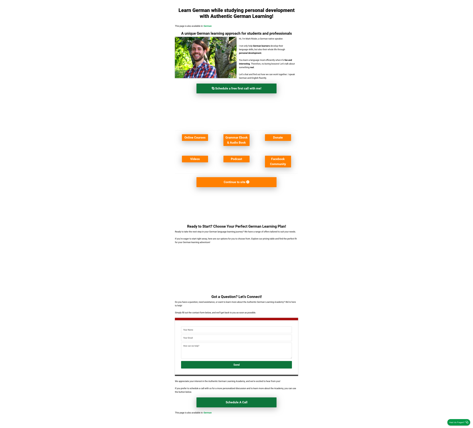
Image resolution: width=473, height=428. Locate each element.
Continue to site (235, 182)
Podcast (236, 159)
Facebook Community (278, 161)
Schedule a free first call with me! (237, 88)
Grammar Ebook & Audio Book (236, 140)
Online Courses (195, 137)
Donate (278, 137)
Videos (195, 159)
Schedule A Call (236, 402)
